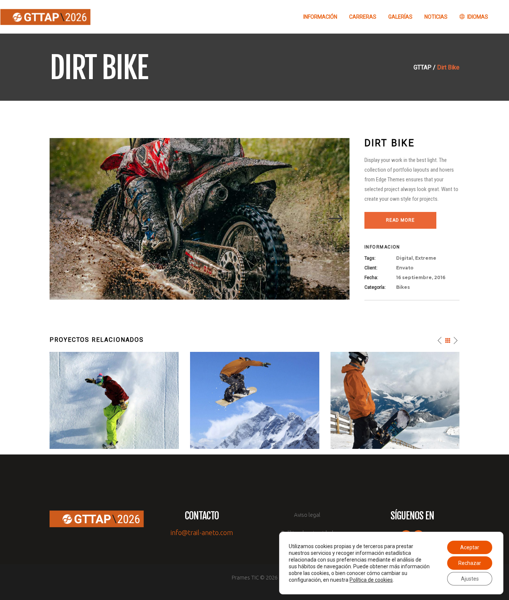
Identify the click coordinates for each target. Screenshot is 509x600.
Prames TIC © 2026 (255, 577)
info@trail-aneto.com (202, 532)
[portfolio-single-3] (200, 218)
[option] (200, 219)
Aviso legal (307, 515)
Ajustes (470, 579)
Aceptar (469, 547)
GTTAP (422, 68)
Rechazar (469, 563)
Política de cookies (371, 580)
